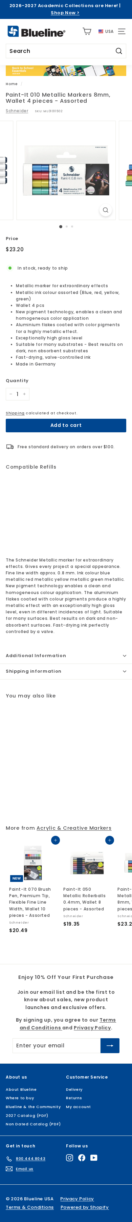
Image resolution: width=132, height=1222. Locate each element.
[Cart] (87, 31)
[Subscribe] (103, 1194)
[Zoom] (105, 210)
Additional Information (36, 655)
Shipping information (34, 671)
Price (12, 238)
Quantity (17, 380)
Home (12, 83)
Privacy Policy (80, 1169)
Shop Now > (65, 12)
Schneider (17, 111)
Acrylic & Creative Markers (74, 827)
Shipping (15, 413)
